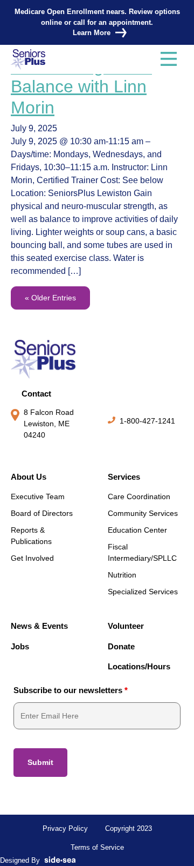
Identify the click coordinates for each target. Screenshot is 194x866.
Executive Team (38, 496)
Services (124, 476)
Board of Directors (42, 513)
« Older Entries (50, 297)
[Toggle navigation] (168, 59)
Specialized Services (143, 591)
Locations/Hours (139, 666)
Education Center (137, 530)
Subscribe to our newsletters (70, 690)
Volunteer (126, 625)
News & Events (39, 625)
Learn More (91, 33)
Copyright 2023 (128, 828)
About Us (28, 476)
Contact (36, 393)
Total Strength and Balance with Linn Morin (81, 86)
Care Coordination (139, 496)
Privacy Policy (65, 828)
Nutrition (122, 574)
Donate (121, 646)
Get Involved (32, 558)
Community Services (143, 513)
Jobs (20, 646)
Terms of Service (97, 847)
